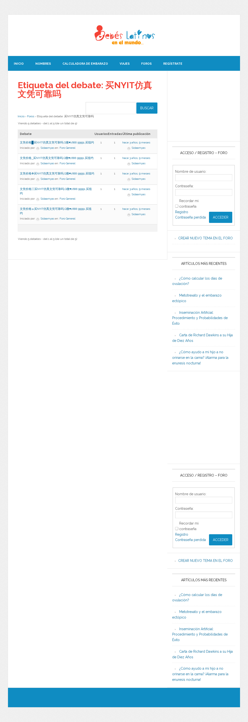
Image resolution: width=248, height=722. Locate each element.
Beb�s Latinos (124, 35)
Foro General (67, 147)
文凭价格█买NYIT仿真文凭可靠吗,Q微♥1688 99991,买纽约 (57, 142)
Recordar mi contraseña (189, 203)
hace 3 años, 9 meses (136, 142)
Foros (30, 116)
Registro (181, 212)
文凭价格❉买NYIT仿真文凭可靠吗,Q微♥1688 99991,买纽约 (57, 173)
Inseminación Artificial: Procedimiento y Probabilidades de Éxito (200, 318)
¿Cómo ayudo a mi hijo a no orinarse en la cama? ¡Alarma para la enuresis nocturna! (200, 357)
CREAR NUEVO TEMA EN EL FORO (205, 238)
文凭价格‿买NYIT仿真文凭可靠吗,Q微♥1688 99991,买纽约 (56, 158)
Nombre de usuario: (190, 171)
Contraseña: (184, 186)
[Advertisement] (203, 106)
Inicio (21, 116)
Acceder (220, 217)
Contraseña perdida (190, 217)
